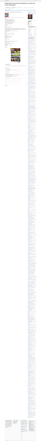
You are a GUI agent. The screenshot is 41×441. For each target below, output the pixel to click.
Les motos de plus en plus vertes (31, 143)
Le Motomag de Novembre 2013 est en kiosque (32, 377)
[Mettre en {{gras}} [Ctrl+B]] (6, 77)
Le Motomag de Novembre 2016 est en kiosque (32, 243)
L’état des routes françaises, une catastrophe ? (32, 92)
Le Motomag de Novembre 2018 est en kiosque (32, 179)
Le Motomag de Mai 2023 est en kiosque (31, 94)
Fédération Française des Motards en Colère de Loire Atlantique (27, 0)
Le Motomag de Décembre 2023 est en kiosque (32, 80)
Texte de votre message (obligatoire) (9, 75)
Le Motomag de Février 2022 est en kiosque (32, 114)
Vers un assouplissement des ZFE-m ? (31, 99)
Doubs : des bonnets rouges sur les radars (31, 376)
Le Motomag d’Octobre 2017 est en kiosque (31, 202)
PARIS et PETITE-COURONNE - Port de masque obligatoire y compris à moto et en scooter (31, 141)
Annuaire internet (15, 423)
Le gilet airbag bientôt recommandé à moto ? (32, 404)
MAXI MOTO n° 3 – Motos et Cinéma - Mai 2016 (32, 266)
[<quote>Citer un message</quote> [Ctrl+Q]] (8, 77)
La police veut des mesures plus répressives (32, 345)
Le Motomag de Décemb (30, 34)
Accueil (8, 10)
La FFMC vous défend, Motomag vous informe (32, 86)
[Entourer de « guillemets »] (9, 77)
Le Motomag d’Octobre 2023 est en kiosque (31, 85)
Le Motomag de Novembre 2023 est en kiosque (32, 82)
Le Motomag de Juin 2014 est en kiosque (31, 353)
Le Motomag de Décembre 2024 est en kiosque (32, 60)
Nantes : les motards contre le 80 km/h (31, 193)
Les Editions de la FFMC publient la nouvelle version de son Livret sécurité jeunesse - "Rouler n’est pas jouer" (32, 74)
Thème (31, 440)
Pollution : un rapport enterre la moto (31, 160)
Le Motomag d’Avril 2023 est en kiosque (31, 95)
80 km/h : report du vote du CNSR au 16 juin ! (32, 358)
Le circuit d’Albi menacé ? (30, 130)
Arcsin (32, 440)
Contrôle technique (29, 29)
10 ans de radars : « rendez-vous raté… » (31, 378)
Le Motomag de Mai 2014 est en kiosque (31, 360)
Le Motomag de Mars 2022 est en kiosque (31, 113)
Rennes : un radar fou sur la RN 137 (31, 401)
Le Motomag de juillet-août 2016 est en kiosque (32, 262)
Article (6, 10)
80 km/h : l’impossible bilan (30, 144)
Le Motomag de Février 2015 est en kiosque (32, 339)
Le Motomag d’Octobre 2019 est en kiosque (31, 161)
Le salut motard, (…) (29, 28)
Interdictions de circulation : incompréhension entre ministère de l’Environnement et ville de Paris (32, 279)
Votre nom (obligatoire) (7, 69)
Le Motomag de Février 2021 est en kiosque (32, 129)
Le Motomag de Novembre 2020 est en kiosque (32, 135)
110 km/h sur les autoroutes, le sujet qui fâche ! (32, 147)
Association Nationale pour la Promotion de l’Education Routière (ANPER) (32, 425)
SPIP (35, 440)
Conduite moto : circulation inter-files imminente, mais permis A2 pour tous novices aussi (32, 291)
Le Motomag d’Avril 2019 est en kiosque (31, 172)
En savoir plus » (6, 427)
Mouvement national (7, 7)
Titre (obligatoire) (7, 74)
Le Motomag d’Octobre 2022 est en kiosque (31, 105)
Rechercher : (29, 12)
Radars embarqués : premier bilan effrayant (31, 362)
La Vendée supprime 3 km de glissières (31, 182)
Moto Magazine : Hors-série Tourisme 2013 (31, 390)
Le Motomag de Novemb (30, 35)
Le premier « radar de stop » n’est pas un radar (32, 276)
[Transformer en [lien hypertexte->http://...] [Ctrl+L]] (7, 77)
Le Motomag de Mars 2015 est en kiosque (31, 337)
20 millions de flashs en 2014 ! (30, 336)
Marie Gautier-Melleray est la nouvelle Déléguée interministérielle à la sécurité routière (31, 146)
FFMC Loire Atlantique (19, 7)
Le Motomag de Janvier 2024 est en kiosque (32, 79)
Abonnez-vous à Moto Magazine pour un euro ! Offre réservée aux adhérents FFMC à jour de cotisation (32, 84)
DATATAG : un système (30, 33)
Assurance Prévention (31, 422)
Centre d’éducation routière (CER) (32, 426)
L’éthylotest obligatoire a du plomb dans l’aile (32, 413)
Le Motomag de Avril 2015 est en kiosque (31, 335)
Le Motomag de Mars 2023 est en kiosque (31, 96)
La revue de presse (25, 7)
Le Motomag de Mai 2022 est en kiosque (31, 111)
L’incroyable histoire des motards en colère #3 (32, 100)
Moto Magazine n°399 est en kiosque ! (31, 91)
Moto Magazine (13, 7)
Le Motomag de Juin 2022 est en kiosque (31, 110)
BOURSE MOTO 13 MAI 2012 (23, 430)
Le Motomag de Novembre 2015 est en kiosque (32, 300)
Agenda (23, 440)
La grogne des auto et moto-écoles (31, 273)
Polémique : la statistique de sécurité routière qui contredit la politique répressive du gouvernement (32, 302)
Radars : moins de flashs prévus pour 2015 (31, 340)
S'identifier (35, 0)
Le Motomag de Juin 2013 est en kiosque (31, 389)
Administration (28, 440)
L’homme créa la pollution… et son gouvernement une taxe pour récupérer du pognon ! (31, 225)
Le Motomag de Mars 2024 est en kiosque (31, 78)
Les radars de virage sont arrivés (31, 203)
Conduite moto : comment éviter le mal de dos (32, 359)
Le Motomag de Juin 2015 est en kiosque (31, 331)
